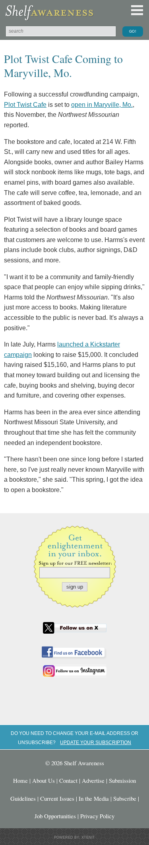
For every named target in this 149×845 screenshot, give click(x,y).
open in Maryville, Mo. (102, 104)
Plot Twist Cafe (25, 104)
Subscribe (124, 798)
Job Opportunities (55, 816)
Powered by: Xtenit (74, 837)
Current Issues (57, 798)
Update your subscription (95, 742)
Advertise (93, 780)
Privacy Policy (97, 816)
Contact (68, 780)
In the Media (94, 798)
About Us (43, 780)
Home (20, 780)
